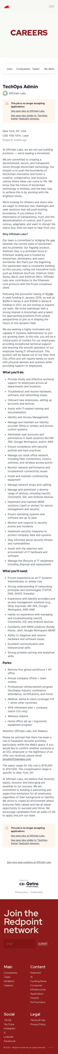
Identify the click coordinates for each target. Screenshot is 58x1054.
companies (22, 68)
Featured (35, 972)
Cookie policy (37, 892)
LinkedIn (9, 1037)
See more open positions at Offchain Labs (29, 862)
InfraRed (9, 981)
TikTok (8, 1020)
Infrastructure (38, 989)
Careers (8, 985)
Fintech (34, 998)
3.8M (50, 294)
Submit (43, 943)
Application (37, 993)
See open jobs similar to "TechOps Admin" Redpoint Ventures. (29, 117)
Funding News (38, 981)
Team (7, 977)
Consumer (36, 985)
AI (31, 977)
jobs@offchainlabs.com (17, 759)
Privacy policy (21, 892)
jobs (9, 68)
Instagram (9, 1028)
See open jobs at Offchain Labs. (28, 111)
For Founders (37, 1002)
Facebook (10, 1041)
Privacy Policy (38, 1024)
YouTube (9, 1024)
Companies (10, 972)
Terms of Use (37, 1020)
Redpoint (6, 8)
